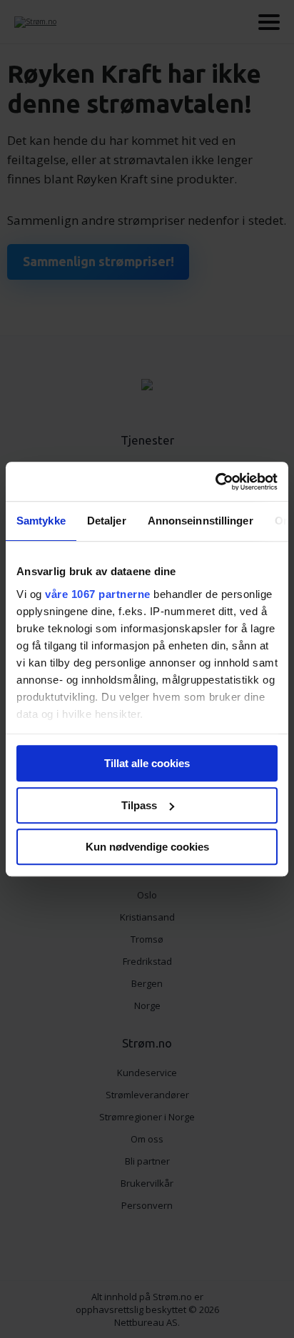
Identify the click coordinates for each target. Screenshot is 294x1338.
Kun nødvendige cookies (147, 847)
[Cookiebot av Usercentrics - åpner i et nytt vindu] (215, 481)
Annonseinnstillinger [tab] (200, 521)
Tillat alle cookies (147, 763)
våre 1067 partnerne (98, 594)
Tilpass (139, 805)
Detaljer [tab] (106, 521)
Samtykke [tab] (41, 521)
